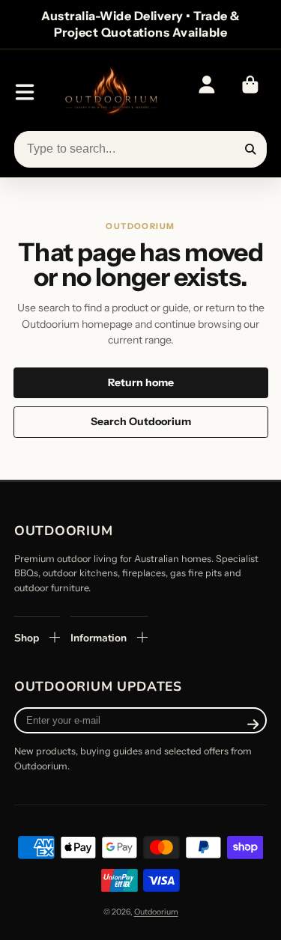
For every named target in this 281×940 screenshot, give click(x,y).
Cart (250, 92)
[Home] (110, 92)
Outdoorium (156, 912)
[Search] (251, 149)
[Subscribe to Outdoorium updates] (253, 723)
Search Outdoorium (141, 421)
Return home (141, 382)
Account (206, 92)
